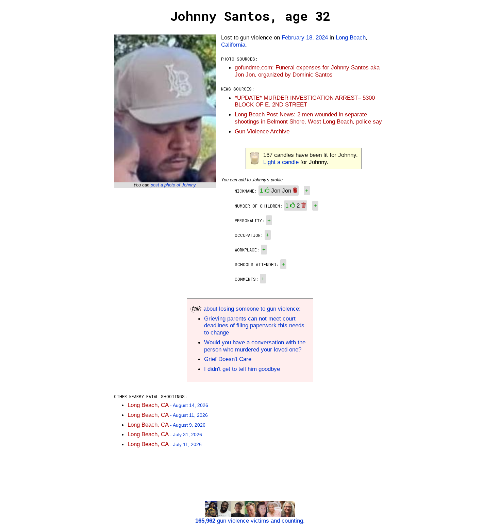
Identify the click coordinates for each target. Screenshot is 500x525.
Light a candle (281, 162)
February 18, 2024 (305, 37)
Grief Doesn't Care (227, 359)
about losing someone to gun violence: (251, 308)
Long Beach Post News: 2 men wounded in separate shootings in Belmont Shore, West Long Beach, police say (308, 118)
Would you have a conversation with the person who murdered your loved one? (254, 346)
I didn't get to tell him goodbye (242, 368)
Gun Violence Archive (262, 131)
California (233, 44)
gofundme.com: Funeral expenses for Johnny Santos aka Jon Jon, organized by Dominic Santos (307, 71)
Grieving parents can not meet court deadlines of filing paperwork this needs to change (254, 325)
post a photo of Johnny (173, 184)
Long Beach (351, 37)
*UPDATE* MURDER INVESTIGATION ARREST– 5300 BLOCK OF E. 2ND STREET (305, 101)
